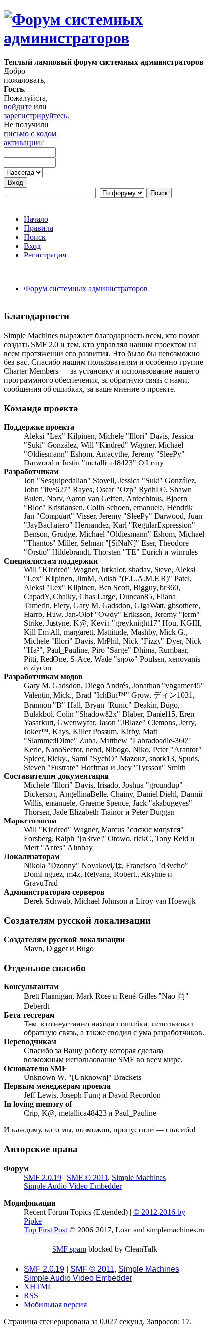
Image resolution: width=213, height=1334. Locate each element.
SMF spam (69, 1249)
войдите (18, 107)
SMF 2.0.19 (42, 1177)
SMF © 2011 (87, 1177)
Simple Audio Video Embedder (73, 1186)
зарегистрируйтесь (35, 115)
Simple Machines (139, 1177)
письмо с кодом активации (30, 138)
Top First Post (45, 1230)
